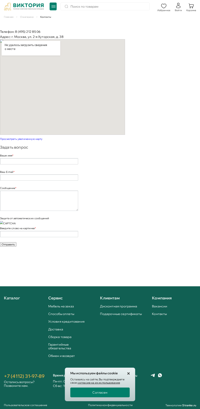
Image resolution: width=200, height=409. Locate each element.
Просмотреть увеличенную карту (21, 138)
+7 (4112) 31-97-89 (24, 376)
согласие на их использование (99, 382)
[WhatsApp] (160, 375)
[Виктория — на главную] (24, 7)
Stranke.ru (189, 405)
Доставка (55, 329)
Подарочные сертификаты (121, 314)
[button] (163, 7)
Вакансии (159, 306)
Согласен (99, 392)
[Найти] (66, 6)
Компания (162, 297)
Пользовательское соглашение (25, 405)
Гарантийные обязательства (59, 346)
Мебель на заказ (61, 306)
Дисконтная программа (118, 306)
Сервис (55, 297)
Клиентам (110, 297)
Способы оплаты (61, 314)
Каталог (12, 298)
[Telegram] (153, 376)
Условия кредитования (66, 321)
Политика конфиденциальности (110, 405)
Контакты (159, 314)
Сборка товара (59, 337)
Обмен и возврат (61, 356)
